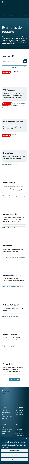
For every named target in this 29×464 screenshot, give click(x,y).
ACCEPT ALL (14, 459)
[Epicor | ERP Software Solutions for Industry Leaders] (7, 6)
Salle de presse (6, 412)
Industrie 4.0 (5, 428)
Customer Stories (15, 16)
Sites (3, 414)
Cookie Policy (15, 444)
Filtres (14, 67)
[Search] (25, 61)
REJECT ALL (14, 455)
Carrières (4, 410)
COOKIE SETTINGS (14, 450)
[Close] (27, 439)
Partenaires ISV (19, 414)
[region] (14, 450)
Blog (7, 16)
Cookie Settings (19, 435)
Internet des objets (7, 430)
